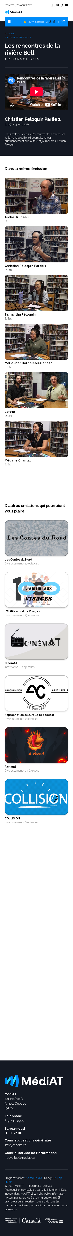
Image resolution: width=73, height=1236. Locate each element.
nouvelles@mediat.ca (20, 1158)
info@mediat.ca (15, 1145)
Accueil (10, 33)
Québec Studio (33, 1178)
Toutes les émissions (18, 37)
